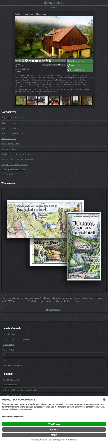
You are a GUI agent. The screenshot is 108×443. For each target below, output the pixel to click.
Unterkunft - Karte (8, 149)
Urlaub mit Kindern (9, 123)
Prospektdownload (10, 384)
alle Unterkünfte (7, 175)
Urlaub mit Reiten (8, 138)
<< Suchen (54, 7)
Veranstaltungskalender (12, 395)
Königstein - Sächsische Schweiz (16, 339)
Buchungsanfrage (77, 61)
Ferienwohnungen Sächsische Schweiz (17, 159)
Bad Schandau (9, 334)
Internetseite (75, 65)
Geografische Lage (77, 70)
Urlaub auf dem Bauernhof (12, 118)
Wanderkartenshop (53, 309)
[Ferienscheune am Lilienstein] (54, 37)
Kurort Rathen (8, 344)
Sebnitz (6, 355)
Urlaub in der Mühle (9, 128)
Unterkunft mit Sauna (10, 143)
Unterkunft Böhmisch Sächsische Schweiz (20, 390)
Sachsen (11, 365)
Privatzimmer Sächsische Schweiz (14, 164)
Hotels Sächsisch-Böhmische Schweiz (16, 154)
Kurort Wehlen (9, 350)
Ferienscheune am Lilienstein (30, 14)
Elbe (4, 365)
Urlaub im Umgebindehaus (12, 133)
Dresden (19, 365)
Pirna (5, 360)
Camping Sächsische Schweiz (13, 169)
